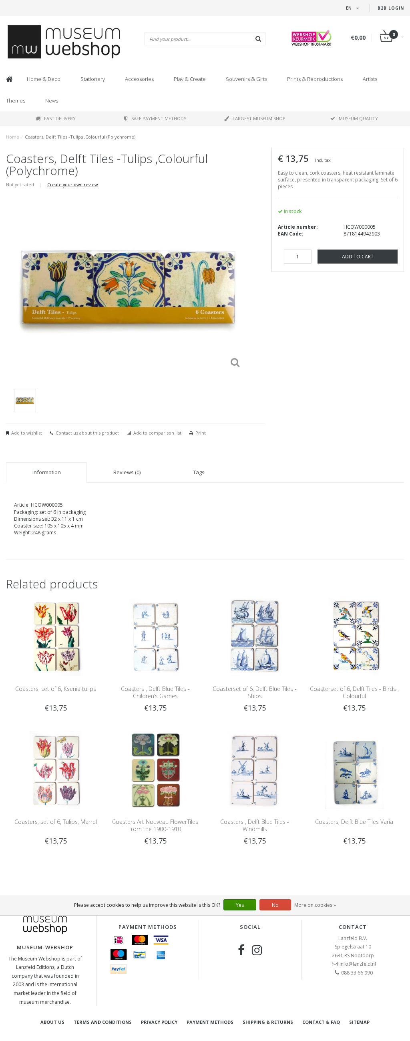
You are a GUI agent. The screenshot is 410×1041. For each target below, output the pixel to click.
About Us (52, 1022)
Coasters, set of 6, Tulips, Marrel (55, 822)
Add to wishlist (26, 433)
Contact (353, 926)
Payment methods (210, 1022)
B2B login (391, 8)
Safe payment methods (158, 118)
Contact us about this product (87, 433)
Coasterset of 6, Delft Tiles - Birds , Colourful (354, 692)
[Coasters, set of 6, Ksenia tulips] (55, 636)
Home (12, 137)
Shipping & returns (268, 1022)
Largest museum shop (259, 118)
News (51, 100)
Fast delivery (60, 118)
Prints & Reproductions (315, 79)
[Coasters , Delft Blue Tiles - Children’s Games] (155, 636)
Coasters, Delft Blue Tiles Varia (354, 822)
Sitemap (359, 1022)
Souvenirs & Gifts (246, 79)
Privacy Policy (159, 1022)
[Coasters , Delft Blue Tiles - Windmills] (254, 769)
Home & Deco (43, 79)
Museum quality (358, 118)
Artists (370, 79)
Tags (199, 472)
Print (200, 433)
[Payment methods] (119, 940)
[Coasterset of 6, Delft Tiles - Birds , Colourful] (354, 636)
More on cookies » (315, 905)
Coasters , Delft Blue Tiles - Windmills (254, 825)
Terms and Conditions (103, 1022)
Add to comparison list (157, 433)
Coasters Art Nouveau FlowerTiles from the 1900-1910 (155, 825)
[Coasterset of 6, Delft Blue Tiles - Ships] (254, 636)
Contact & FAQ (321, 1022)
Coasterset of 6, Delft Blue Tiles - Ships (255, 692)
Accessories (139, 79)
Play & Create (190, 79)
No (275, 905)
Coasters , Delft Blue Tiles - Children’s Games (155, 692)
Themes (15, 100)
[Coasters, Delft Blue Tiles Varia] (354, 769)
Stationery (92, 79)
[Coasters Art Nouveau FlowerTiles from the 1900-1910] (155, 769)
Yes (240, 905)
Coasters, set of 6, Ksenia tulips (55, 689)
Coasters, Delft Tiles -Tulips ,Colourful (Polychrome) (80, 137)
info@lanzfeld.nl (358, 963)
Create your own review (72, 184)
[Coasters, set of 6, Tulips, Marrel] (55, 769)
